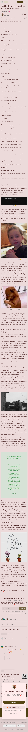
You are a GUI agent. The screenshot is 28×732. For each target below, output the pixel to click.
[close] (24, 685)
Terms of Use (21, 710)
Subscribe (14, 702)
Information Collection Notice (18, 711)
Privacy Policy (15, 713)
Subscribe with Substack (15, 707)
